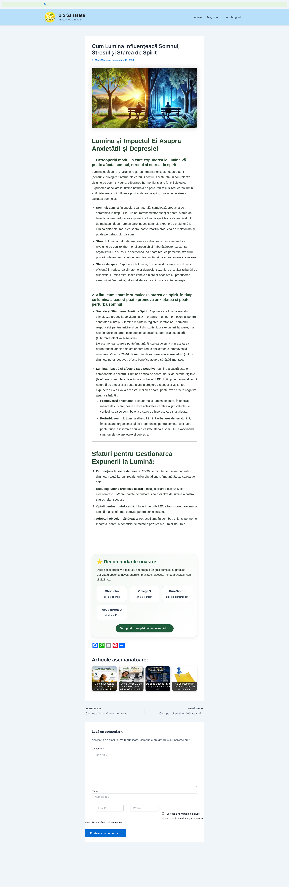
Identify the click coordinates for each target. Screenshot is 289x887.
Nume (95, 791)
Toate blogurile (232, 17)
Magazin (212, 17)
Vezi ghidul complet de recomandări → (144, 628)
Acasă (198, 17)
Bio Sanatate (72, 15)
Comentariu (98, 748)
